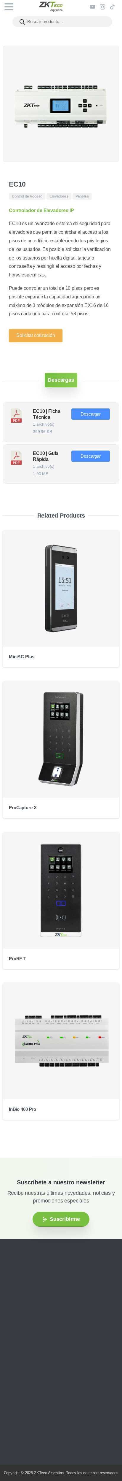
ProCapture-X (23, 807)
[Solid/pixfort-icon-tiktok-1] (48, 1320)
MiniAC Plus (21, 656)
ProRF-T (17, 958)
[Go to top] (105, 1458)
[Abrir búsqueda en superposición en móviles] (62, 22)
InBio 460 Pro (22, 1109)
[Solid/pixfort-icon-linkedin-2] (40, 1320)
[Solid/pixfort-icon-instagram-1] (13, 1320)
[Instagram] (102, 6)
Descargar (91, 414)
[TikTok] (112, 6)
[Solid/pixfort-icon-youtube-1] (31, 1320)
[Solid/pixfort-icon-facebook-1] (22, 1320)
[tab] (61, 380)
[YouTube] (92, 6)
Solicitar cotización (35, 335)
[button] (109, 55)
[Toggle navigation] (9, 7)
